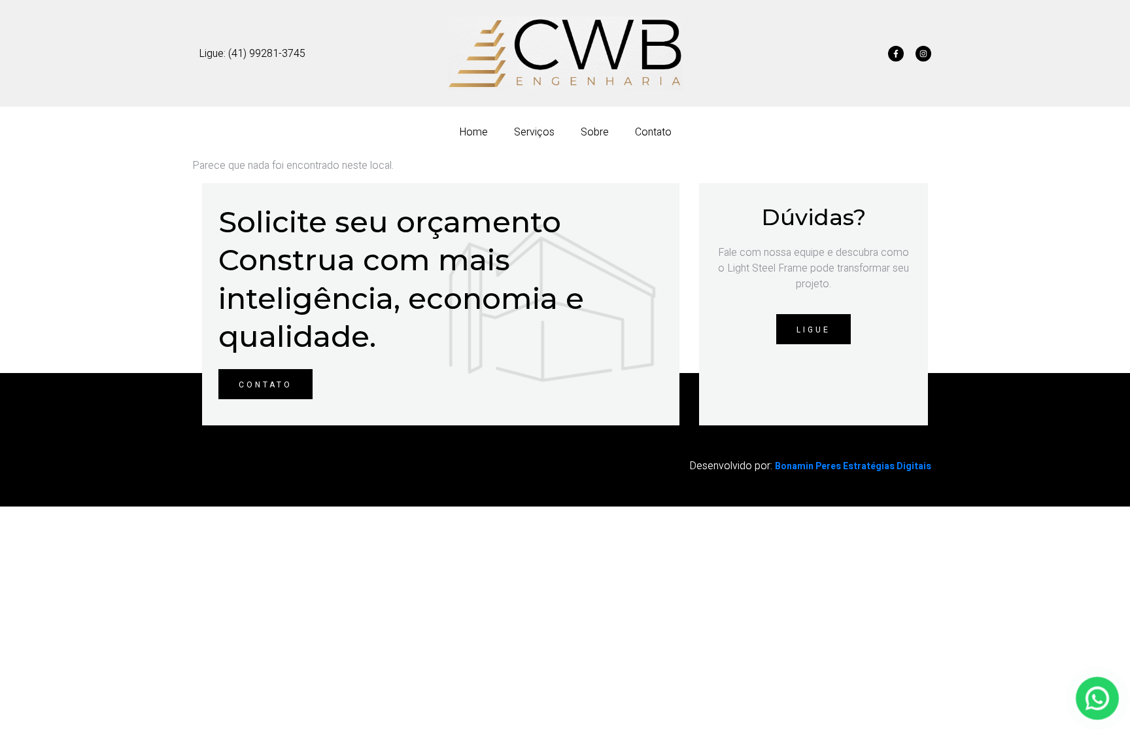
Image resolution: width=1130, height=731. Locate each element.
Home (473, 132)
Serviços (534, 132)
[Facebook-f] (896, 54)
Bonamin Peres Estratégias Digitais (853, 466)
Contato (653, 132)
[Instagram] (923, 54)
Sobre (595, 132)
